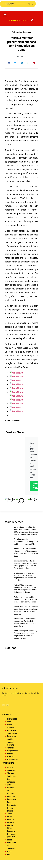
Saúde (9, 785)
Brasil (9, 840)
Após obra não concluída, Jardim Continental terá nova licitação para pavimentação (25, 599)
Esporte (10, 822)
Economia (11, 831)
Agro (9, 854)
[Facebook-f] (3, 705)
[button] (5, 15)
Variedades (11, 770)
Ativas (9, 851)
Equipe (10, 753)
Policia (10, 808)
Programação (12, 751)
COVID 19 (11, 837)
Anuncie (10, 748)
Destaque (11, 834)
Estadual (10, 819)
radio (9, 722)
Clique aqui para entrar (35, 486)
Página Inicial (12, 759)
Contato (10, 745)
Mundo (10, 811)
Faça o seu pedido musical (11, 739)
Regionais (27, 32)
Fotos (9, 817)
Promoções (12, 719)
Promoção (11, 805)
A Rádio (10, 756)
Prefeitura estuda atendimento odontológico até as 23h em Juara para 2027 (26, 541)
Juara (9, 814)
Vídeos (10, 767)
